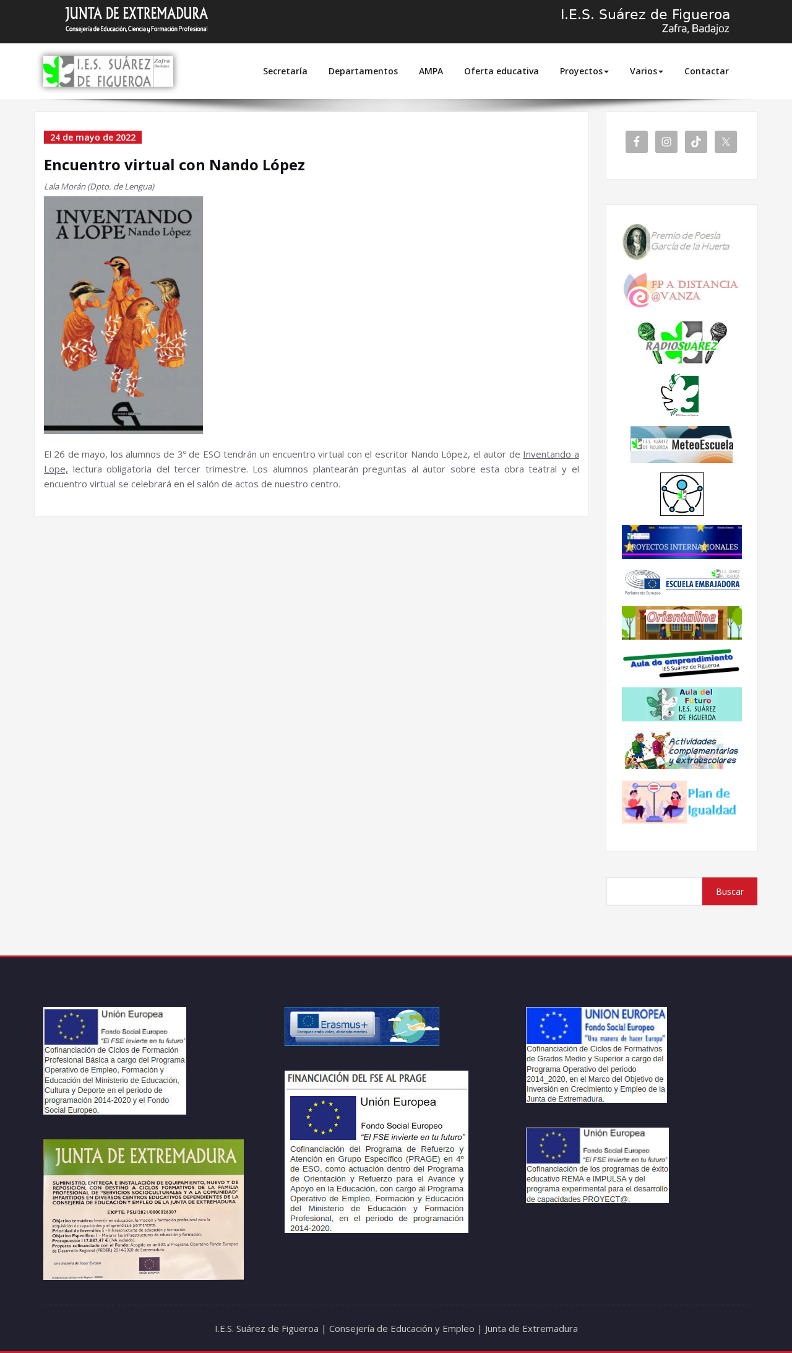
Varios (643, 71)
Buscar (730, 891)
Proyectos (581, 71)
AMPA (431, 71)
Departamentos (363, 71)
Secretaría (285, 71)
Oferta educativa (501, 71)
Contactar (706, 71)
